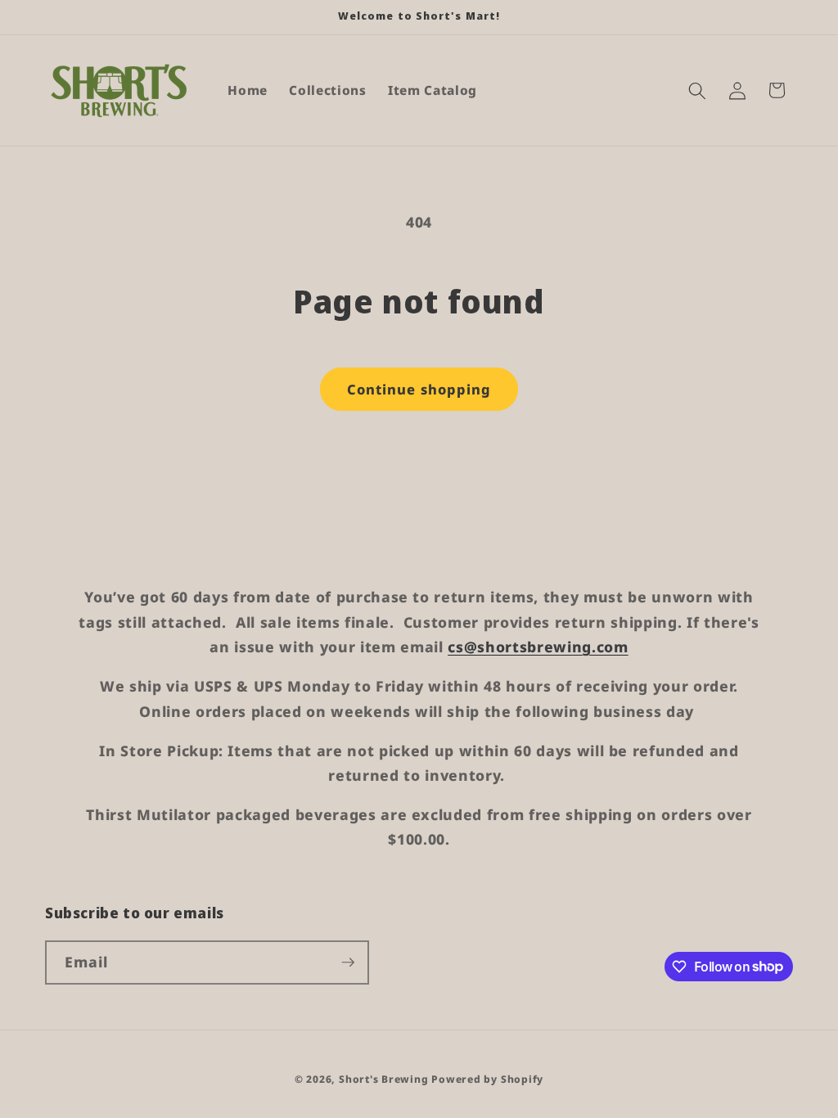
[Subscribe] (347, 962)
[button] (697, 90)
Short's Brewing (384, 1079)
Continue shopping (419, 389)
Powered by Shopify (487, 1079)
